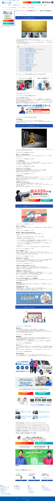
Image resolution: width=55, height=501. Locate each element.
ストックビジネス (40, 422)
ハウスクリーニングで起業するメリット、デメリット (27, 58)
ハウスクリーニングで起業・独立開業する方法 (26, 48)
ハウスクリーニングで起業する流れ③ (25, 69)
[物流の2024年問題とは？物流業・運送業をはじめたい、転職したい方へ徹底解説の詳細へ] (18, 417)
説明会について (33, 4)
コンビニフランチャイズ (34, 422)
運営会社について (3, 491)
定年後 (30, 428)
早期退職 (48, 428)
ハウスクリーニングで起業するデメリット (26, 63)
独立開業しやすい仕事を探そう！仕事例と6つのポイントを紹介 (26, 412)
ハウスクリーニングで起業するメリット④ (26, 62)
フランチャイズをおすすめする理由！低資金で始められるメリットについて (43, 417)
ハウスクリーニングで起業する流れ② (25, 68)
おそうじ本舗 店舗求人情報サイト (46, 490)
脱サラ (17, 433)
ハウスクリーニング (18, 14)
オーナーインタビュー (26, 4)
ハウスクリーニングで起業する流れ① (25, 67)
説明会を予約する (30, 489)
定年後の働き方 (35, 428)
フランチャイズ (37, 425)
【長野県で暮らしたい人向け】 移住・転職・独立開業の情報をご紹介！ (44, 412)
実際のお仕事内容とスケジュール (5, 490)
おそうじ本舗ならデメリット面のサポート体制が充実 (28, 64)
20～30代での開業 (16, 489)
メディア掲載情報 (30, 491)
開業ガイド (10, 4)
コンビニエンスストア (27, 422)
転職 (31, 432)
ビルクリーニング (29, 424)
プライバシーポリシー (31, 493)
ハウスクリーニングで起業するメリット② (26, 60)
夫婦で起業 (26, 428)
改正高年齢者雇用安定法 (43, 428)
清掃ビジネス (36, 430)
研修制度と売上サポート (17, 4)
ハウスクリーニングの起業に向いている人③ (26, 55)
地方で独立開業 (18, 428)
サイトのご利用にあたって (31, 492)
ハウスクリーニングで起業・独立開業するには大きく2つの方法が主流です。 (31, 49)
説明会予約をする (8, 23)
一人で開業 (18, 427)
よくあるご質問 (40, 4)
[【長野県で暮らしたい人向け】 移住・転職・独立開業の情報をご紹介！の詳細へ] (35, 412)
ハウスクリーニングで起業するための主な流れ (26, 66)
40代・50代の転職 (20, 423)
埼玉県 (23, 428)
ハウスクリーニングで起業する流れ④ (25, 70)
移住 (45, 430)
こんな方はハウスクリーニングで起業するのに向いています (28, 52)
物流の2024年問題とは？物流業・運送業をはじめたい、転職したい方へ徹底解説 (26, 417)
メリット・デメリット (45, 424)
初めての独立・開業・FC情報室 (5, 493)
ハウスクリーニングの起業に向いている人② (26, 54)
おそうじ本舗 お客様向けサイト (46, 489)
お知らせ (29, 490)
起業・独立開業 (24, 14)
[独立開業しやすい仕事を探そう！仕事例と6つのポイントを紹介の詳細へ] (18, 412)
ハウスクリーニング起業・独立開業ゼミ (6, 494)
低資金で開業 (24, 427)
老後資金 (48, 430)
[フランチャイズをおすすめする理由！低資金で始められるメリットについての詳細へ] (35, 417)
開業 (35, 433)
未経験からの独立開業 (22, 430)
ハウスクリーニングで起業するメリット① (26, 59)
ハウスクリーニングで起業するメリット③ (26, 61)
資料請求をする (8, 20)
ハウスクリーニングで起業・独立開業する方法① (27, 50)
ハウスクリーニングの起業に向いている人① (26, 53)
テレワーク (44, 422)
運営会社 (45, 4)
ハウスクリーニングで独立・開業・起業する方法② (27, 51)
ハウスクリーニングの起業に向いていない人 (26, 57)
